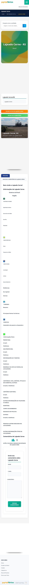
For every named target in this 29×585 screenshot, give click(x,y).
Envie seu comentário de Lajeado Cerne (14, 179)
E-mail (9, 471)
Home (2, 563)
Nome (9, 464)
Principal (5, 175)
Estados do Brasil (5, 565)
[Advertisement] (14, 79)
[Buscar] (24, 25)
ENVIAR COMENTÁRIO (14, 504)
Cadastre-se (4, 570)
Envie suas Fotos (5, 575)
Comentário (10, 479)
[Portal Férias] (7, 3)
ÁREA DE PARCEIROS (23, 7)
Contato (3, 568)
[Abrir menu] (26, 2)
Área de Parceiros (5, 572)
